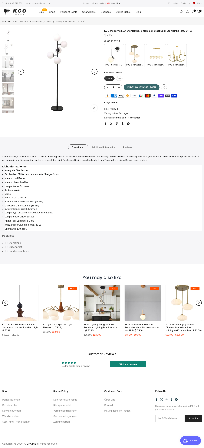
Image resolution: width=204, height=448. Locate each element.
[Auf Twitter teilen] (111, 123)
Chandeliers (89, 11)
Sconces (106, 11)
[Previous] (21, 72)
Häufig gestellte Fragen (117, 410)
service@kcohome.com (39, 3)
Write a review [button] (128, 364)
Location (174, 3)
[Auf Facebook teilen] (105, 123)
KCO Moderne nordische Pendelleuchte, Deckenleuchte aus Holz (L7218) (142, 327)
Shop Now (116, 3)
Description (78, 147)
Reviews (127, 147)
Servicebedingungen (64, 416)
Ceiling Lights (123, 11)
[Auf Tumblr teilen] (122, 123)
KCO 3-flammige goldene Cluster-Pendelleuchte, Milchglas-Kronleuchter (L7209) (183, 327)
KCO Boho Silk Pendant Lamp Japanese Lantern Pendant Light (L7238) (20, 327)
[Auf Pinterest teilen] (117, 123)
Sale (42, 11)
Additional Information (103, 147)
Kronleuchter (9, 405)
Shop (52, 11)
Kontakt (108, 405)
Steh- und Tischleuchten (128, 117)
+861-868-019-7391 (14, 3)
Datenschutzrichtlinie (65, 399)
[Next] (95, 72)
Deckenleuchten (11, 410)
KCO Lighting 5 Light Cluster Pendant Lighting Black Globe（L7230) (100, 327)
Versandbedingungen (65, 410)
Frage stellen (111, 102)
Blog (138, 11)
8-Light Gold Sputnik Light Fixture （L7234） (57, 326)
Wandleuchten (10, 416)
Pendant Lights (68, 11)
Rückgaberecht (62, 405)
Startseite (6, 21)
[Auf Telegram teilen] (128, 123)
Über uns (109, 399)
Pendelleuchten (11, 399)
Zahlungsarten (61, 421)
